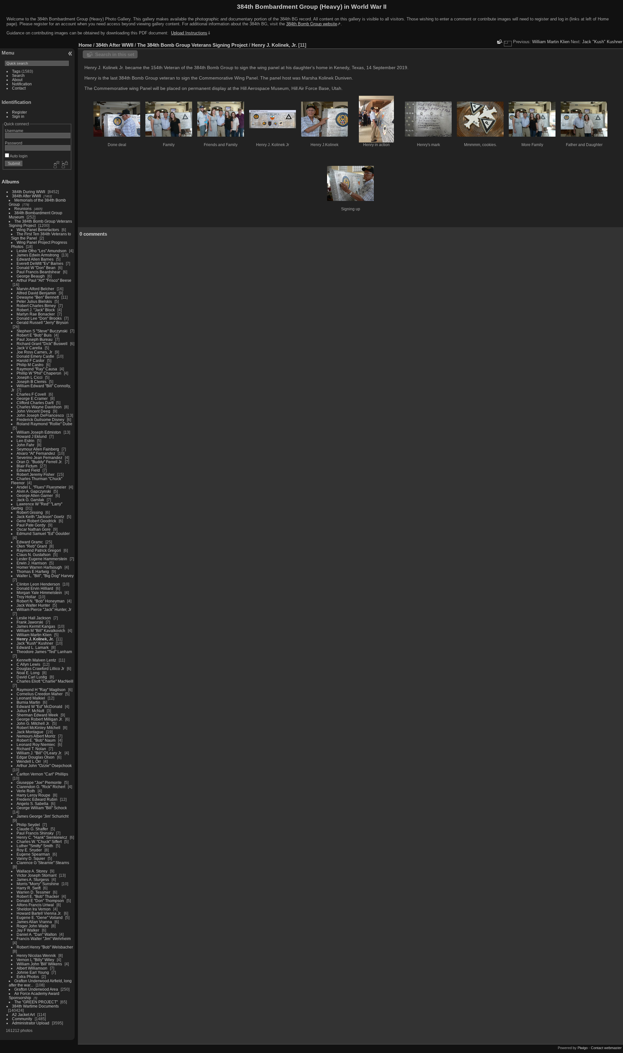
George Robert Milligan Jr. (40, 719)
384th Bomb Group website (311, 23)
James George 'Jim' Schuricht (42, 816)
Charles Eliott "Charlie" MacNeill (45, 681)
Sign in (18, 116)
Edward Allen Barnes (35, 259)
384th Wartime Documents (35, 1006)
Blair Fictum (27, 466)
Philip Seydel (28, 825)
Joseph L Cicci (30, 377)
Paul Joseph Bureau (35, 339)
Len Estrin (25, 441)
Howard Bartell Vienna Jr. (39, 913)
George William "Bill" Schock (42, 808)
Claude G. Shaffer (32, 829)
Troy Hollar (26, 597)
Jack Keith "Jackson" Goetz (40, 516)
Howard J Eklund (32, 436)
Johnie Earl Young (33, 972)
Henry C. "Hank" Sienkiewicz (42, 837)
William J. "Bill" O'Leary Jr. (39, 753)
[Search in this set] (499, 41)
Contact (19, 88)
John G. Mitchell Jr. (33, 723)
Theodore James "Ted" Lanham (44, 652)
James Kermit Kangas (36, 626)
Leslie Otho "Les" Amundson (42, 251)
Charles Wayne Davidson (39, 407)
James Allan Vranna (34, 922)
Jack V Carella (29, 348)
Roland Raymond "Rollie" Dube (44, 424)
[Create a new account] (56, 165)
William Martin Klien (34, 635)
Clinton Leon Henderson (38, 584)
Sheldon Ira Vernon (34, 909)
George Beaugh (31, 276)
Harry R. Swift (29, 888)
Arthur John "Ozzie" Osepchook (44, 765)
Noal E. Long (28, 673)
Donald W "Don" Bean (36, 268)
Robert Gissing (30, 512)
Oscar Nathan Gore (34, 529)
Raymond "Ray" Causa (37, 369)
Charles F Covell (31, 394)
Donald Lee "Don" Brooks (39, 318)
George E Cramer (32, 398)
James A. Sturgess (33, 879)
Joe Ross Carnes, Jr (34, 352)
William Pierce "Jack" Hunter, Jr (44, 609)
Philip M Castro (30, 365)
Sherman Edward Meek (37, 715)
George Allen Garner (35, 495)
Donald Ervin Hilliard (35, 588)
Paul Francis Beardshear (38, 272)
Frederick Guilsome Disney (40, 419)
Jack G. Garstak (30, 500)
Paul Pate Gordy (31, 525)
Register (19, 112)
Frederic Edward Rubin (37, 799)
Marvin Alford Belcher (35, 289)
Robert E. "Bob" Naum (36, 740)
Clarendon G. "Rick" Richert (41, 787)
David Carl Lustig (32, 677)
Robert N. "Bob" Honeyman (41, 601)
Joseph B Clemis (31, 381)
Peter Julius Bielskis (34, 301)
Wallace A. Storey (32, 871)
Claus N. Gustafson (34, 554)
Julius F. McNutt (30, 711)
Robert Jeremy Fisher (36, 474)
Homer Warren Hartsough (39, 567)
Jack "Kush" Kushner (35, 643)
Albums (10, 181)
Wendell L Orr (29, 761)
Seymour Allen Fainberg (38, 449)
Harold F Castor (30, 360)
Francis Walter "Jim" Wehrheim (44, 938)
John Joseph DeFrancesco (40, 415)
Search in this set (114, 54)
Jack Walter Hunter (33, 605)
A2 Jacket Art (23, 1014)
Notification (22, 84)
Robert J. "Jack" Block (36, 310)
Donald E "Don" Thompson (40, 900)
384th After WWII (26, 196)
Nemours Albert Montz (36, 736)
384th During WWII (28, 192)
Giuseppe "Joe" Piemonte (39, 782)
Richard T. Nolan (31, 749)
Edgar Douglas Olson (36, 757)
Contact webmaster (606, 1048)
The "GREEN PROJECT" (36, 1002)
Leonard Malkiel (31, 698)
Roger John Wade (33, 926)
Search (18, 75)
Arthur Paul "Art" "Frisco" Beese (44, 280)
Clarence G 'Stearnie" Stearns (43, 863)
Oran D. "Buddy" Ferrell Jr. (39, 462)
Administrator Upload (30, 1023)
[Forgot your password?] (64, 165)
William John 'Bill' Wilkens (39, 964)
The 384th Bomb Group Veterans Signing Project (192, 45)
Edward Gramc (30, 542)
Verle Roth (26, 791)
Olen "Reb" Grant (32, 546)
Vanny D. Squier (31, 858)
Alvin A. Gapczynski (34, 491)
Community (22, 1019)
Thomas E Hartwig (33, 571)
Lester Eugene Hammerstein (42, 559)
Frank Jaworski (30, 622)
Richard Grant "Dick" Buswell (42, 343)
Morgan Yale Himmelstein (39, 592)
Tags (16, 71)
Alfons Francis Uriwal (35, 905)
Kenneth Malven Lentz (36, 660)
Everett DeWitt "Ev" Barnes (40, 263)
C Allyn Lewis (28, 664)
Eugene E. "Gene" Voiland (40, 917)
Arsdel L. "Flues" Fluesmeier (41, 487)
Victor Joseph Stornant (36, 875)
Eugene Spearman (33, 854)
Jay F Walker (28, 930)
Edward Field (28, 470)
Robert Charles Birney (36, 306)
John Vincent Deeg (33, 411)
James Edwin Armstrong (38, 255)
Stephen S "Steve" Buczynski (42, 331)
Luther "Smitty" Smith (35, 846)
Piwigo (583, 1048)
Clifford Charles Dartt (35, 403)
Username (14, 131)
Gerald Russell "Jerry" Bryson (42, 322)
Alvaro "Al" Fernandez (36, 453)
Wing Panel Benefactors (38, 230)
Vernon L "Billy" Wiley (35, 960)
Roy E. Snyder (29, 850)
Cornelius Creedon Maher (40, 694)
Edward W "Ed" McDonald (39, 706)
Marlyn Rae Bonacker (36, 314)
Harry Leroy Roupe (33, 795)
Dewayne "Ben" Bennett (38, 297)
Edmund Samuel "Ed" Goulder (43, 533)
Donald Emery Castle (35, 356)
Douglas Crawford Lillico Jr (40, 668)
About (17, 80)
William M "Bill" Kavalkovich (41, 630)
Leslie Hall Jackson (34, 618)
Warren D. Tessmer (33, 892)
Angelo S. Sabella (32, 803)
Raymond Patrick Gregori (39, 550)
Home (85, 45)
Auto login (18, 156)
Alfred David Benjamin (36, 293)
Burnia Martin (28, 702)
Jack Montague (30, 732)
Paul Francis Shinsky (35, 833)
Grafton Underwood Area (36, 989)
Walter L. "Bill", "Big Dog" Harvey (45, 576)
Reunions (22, 208)
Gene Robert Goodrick (36, 521)
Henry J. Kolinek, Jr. (35, 639)
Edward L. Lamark (33, 647)
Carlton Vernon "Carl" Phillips (42, 774)
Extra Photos (28, 976)
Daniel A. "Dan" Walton (37, 934)
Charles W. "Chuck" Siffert (39, 841)
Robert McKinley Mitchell (38, 727)
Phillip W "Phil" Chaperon (39, 373)
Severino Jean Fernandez (39, 457)
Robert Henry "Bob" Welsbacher (45, 947)
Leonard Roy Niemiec (36, 744)
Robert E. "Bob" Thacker (38, 896)
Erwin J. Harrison (32, 563)
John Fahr (25, 445)
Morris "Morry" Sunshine (38, 884)
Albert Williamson (32, 968)
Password (13, 143)
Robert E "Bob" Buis (34, 335)
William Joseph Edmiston (39, 432)
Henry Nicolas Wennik (36, 955)
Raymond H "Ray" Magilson (41, 690)
